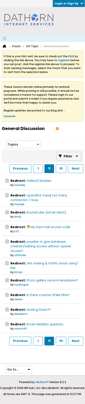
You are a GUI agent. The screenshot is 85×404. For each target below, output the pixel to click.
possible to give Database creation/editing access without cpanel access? (40, 246)
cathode (20, 255)
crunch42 (20, 328)
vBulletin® (42, 382)
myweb (19, 204)
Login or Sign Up (66, 3)
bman (18, 272)
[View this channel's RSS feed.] (57, 128)
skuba (18, 299)
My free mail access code (50, 227)
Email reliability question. (45, 324)
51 (61, 168)
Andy (17, 216)
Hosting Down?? (39, 309)
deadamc (20, 314)
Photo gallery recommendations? (52, 280)
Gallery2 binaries (39, 181)
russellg (19, 185)
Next (76, 168)
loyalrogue (21, 284)
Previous (20, 168)
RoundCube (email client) (46, 212)
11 (49, 168)
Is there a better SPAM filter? (48, 295)
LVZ (16, 231)
